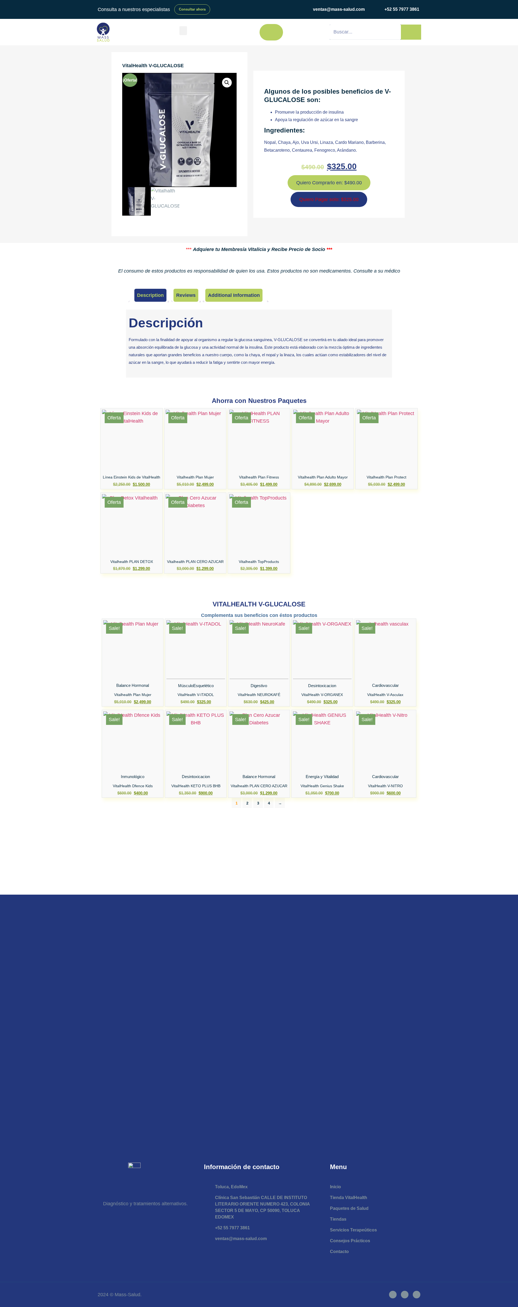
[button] (183, 30)
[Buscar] (411, 32)
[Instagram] (404, 1294)
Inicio (335, 1186)
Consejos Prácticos (350, 1240)
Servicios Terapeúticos (353, 1230)
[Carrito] (271, 32)
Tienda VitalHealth (348, 1197)
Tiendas (338, 1219)
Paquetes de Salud (349, 1208)
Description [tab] (150, 295)
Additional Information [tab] (234, 295)
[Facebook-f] (393, 1294)
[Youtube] (416, 1294)
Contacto (339, 1251)
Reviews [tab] (186, 295)
